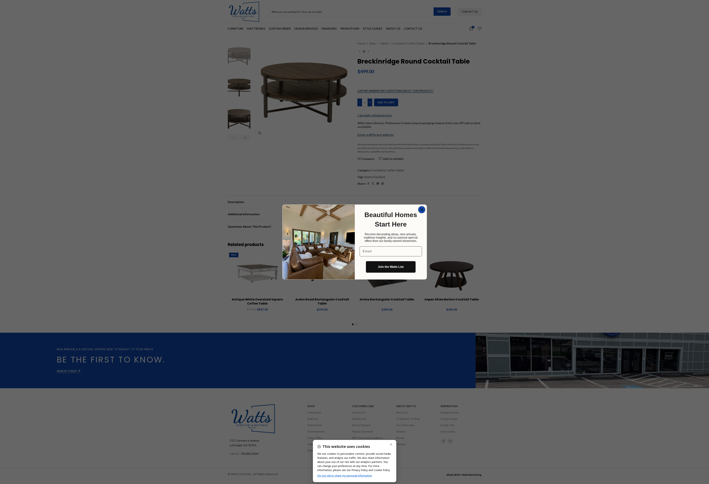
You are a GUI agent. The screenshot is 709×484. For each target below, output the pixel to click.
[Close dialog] (421, 209)
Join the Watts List (391, 266)
